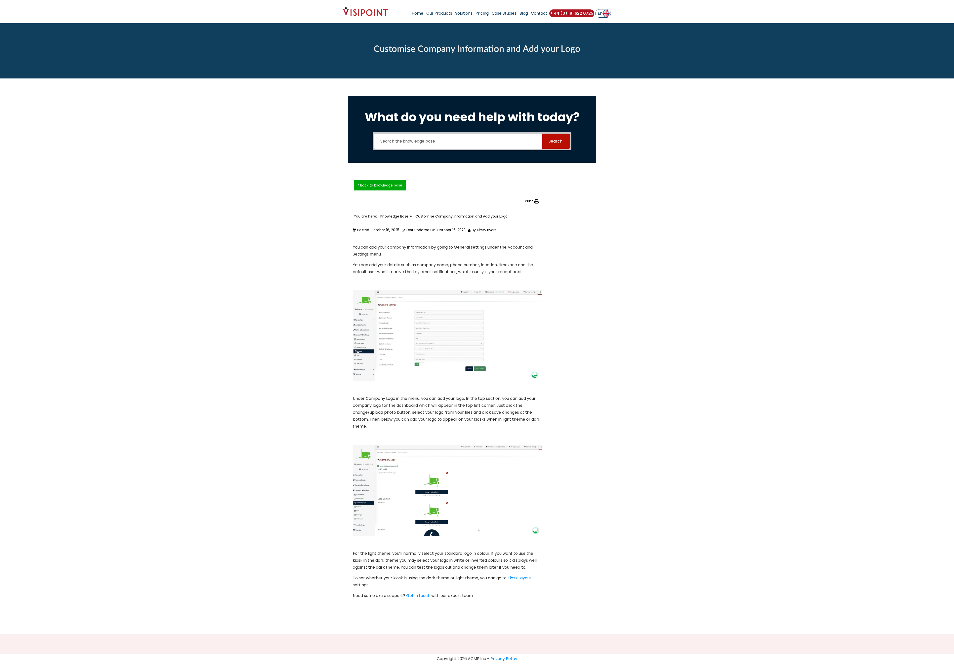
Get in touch (418, 595)
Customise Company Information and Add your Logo (477, 49)
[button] (532, 201)
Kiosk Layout (519, 578)
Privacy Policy (503, 659)
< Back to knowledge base (379, 185)
